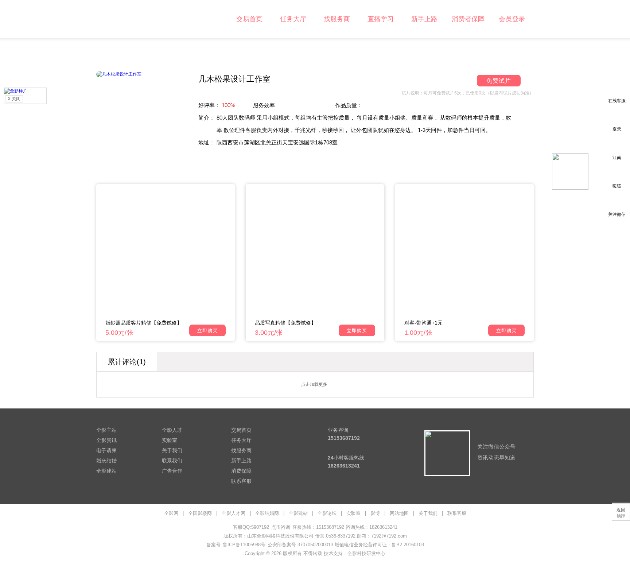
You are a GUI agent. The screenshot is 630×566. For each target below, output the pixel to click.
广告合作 (172, 471)
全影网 (171, 513)
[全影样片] (15, 90)
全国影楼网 (200, 513)
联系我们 (172, 461)
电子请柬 (106, 450)
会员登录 (512, 19)
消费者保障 (468, 19)
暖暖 (616, 186)
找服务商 (337, 19)
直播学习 (381, 19)
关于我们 (172, 450)
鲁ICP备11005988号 (244, 544)
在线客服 (617, 100)
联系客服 (241, 481)
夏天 (616, 129)
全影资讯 (106, 440)
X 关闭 (14, 98)
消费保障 (241, 471)
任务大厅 (293, 19)
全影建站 (106, 471)
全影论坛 (327, 513)
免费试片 (498, 81)
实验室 (169, 440)
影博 (375, 513)
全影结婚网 (267, 513)
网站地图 (399, 513)
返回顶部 (621, 512)
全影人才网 (233, 513)
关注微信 (617, 214)
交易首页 (249, 19)
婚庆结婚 (106, 461)
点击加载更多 (314, 384)
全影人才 (172, 430)
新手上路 (424, 19)
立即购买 (207, 330)
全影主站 (106, 430)
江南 (616, 157)
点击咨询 (280, 527)
